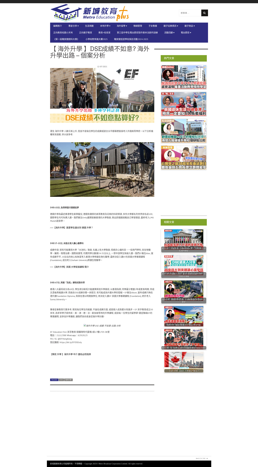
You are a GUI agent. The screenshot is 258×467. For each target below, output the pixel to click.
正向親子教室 (85, 32)
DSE (61, 380)
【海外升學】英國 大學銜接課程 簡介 (71, 266)
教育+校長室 (104, 32)
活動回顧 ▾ (169, 32)
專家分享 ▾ (73, 25)
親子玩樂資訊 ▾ (171, 25)
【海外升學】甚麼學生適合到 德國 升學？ (73, 227)
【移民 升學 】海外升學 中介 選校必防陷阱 (70, 354)
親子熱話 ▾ (189, 25)
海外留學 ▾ (122, 25)
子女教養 (152, 25)
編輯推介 (57, 25)
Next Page (102, 370)
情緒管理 (137, 25)
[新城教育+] (89, 12)
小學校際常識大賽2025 (97, 39)
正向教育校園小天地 (63, 32)
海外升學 (68, 380)
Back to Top (200, 458)
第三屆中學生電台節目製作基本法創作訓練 (137, 32)
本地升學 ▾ (105, 25)
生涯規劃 (89, 25)
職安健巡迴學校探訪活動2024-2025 (131, 39)
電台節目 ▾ (186, 32)
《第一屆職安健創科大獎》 (66, 39)
